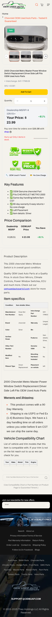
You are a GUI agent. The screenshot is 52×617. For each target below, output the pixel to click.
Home (5, 14)
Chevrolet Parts (37, 560)
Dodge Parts (22, 565)
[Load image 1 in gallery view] (14, 56)
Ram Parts (43, 570)
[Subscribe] (47, 505)
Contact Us (26, 545)
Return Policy (38, 540)
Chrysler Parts (8, 565)
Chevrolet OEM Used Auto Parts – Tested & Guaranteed (26, 19)
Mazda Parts (18, 570)
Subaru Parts (13, 574)
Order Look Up (12, 545)
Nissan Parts (31, 570)
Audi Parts (12, 560)
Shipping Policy (39, 545)
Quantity (8, 101)
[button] (48, 5)
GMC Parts (45, 565)
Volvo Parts (39, 574)
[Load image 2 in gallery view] (26, 56)
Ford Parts (33, 565)
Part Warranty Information (19, 540)
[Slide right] (46, 56)
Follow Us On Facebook (22, 550)
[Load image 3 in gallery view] (37, 56)
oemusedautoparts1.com (17, 288)
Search (21, 531)
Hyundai (7, 570)
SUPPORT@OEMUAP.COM (26, 599)
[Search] (46, 477)
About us (30, 531)
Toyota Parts (26, 574)
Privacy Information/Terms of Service (26, 536)
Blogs (37, 550)
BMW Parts (24, 560)
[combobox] (26, 478)
